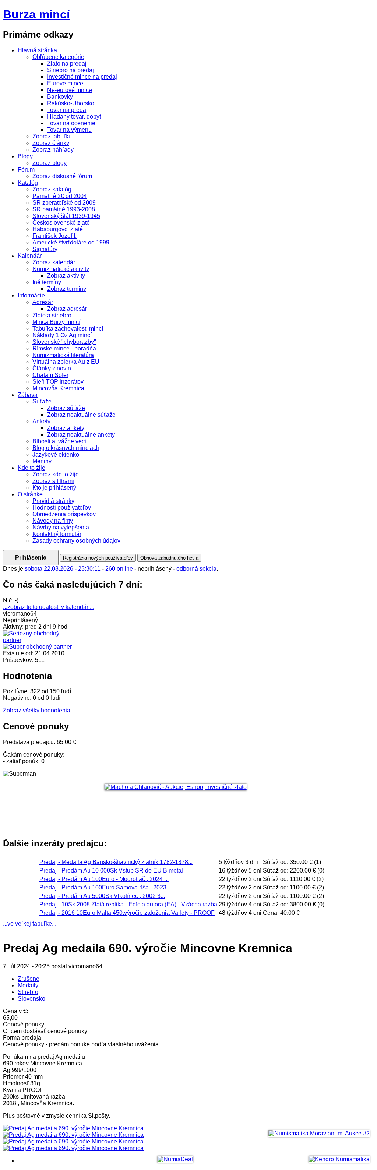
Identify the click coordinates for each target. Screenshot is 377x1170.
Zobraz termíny (66, 289)
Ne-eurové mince (69, 90)
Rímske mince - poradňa (64, 348)
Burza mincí (36, 14)
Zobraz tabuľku (52, 136)
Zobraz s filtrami (53, 481)
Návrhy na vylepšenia (60, 527)
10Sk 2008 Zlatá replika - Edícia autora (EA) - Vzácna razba (128, 904)
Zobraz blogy (49, 163)
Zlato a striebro (51, 315)
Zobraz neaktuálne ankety (81, 434)
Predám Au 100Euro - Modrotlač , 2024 (104, 879)
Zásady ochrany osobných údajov (76, 541)
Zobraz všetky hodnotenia (36, 710)
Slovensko (31, 998)
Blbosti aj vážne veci (59, 441)
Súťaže (42, 401)
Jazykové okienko (55, 454)
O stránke (30, 494)
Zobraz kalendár (53, 262)
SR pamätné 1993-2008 (63, 209)
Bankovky (60, 97)
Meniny (42, 461)
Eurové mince (65, 83)
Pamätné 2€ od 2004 (59, 196)
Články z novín (51, 368)
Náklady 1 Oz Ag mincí (62, 335)
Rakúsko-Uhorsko (70, 103)
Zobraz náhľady (53, 150)
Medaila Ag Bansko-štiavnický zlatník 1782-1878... (116, 862)
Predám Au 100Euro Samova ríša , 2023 (105, 887)
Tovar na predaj (67, 110)
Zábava (28, 395)
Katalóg (28, 183)
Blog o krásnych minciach (65, 448)
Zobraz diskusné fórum (62, 176)
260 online (119, 568)
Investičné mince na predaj (82, 77)
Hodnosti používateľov (61, 507)
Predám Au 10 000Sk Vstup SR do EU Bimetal (111, 870)
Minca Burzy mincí (56, 322)
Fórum (26, 169)
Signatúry (44, 249)
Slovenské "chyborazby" (64, 342)
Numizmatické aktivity (60, 269)
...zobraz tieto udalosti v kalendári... (48, 607)
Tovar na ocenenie (71, 123)
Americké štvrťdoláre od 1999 (70, 242)
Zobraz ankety (65, 428)
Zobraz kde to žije (55, 474)
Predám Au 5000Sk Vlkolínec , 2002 (102, 896)
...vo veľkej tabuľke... (29, 923)
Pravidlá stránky (53, 501)
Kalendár (30, 256)
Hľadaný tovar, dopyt (74, 116)
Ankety (41, 421)
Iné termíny (46, 282)
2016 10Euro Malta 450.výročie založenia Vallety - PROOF (127, 913)
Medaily (28, 985)
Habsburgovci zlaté (57, 229)
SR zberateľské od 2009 (64, 203)
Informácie (31, 295)
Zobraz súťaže (66, 408)
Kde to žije (31, 468)
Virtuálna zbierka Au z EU (65, 362)
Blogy (25, 156)
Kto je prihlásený (54, 487)
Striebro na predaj (70, 70)
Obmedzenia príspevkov (64, 514)
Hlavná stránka (37, 50)
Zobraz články (50, 143)
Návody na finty (52, 521)
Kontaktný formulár (56, 534)
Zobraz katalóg (51, 189)
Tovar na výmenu (69, 130)
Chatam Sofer (50, 375)
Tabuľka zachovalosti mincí (67, 328)
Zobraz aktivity (66, 275)
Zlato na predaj (67, 63)
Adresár (42, 302)
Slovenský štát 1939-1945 (66, 216)
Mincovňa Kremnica (58, 388)
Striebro (28, 992)
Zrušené (28, 979)
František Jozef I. (54, 236)
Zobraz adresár (67, 309)
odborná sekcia (197, 568)
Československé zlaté (61, 222)
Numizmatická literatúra (63, 355)
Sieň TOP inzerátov (58, 381)
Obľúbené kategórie (58, 57)
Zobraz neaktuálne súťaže (81, 415)
